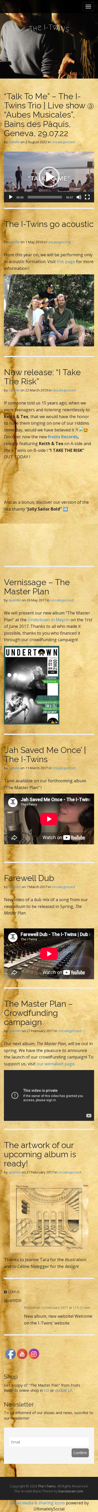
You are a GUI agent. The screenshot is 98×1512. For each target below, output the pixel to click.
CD (46, 1390)
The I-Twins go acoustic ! (49, 228)
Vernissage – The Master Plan (37, 586)
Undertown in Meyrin (49, 620)
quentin (15, 600)
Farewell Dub (29, 878)
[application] (49, 177)
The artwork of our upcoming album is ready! (40, 1154)
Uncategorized (63, 142)
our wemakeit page (55, 1064)
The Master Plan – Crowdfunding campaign (38, 1013)
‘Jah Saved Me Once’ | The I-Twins (45, 754)
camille (14, 142)
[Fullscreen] (87, 197)
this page (66, 261)
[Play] (10, 197)
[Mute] (79, 197)
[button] (49, 177)
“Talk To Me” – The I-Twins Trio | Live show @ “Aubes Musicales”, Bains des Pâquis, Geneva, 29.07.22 (49, 114)
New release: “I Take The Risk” (42, 376)
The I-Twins (47, 1486)
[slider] (45, 197)
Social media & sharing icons (37, 1503)
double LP (63, 1390)
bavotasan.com (71, 1491)
